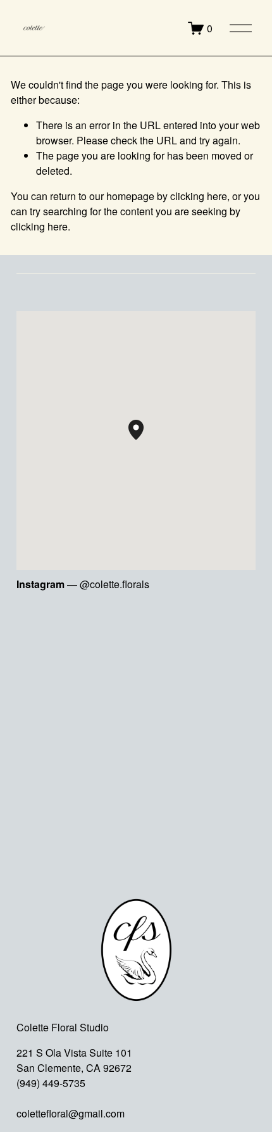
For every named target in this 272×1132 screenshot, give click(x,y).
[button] (143, 440)
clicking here (198, 196)
